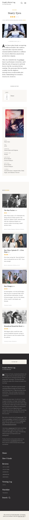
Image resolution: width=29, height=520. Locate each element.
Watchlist (5, 490)
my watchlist (13, 440)
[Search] (21, 3)
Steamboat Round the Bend (14, 326)
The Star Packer (10, 210)
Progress (5, 492)
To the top (14, 361)
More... (25, 20)
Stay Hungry (9, 286)
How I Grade (7, 458)
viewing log (11, 428)
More (5, 190)
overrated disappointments (9, 424)
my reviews (9, 419)
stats (11, 431)
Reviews (14, 10)
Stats (4, 484)
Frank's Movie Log (8, 2)
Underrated (6, 474)
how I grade (20, 417)
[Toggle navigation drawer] (25, 3)
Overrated (5, 471)
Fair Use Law (21, 516)
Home (4, 453)
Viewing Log (7, 482)
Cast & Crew (6, 467)
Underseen (5, 477)
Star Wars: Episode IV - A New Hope (14, 251)
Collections (6, 469)
